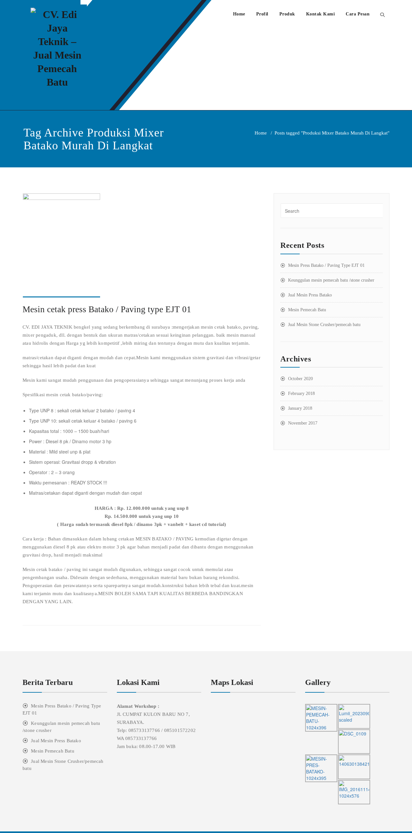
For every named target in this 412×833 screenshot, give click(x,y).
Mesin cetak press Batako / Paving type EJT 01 (107, 309)
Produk (287, 14)
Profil (262, 14)
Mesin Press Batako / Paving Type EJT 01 (326, 265)
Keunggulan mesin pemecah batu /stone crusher (331, 280)
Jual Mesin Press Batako (310, 295)
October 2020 (300, 378)
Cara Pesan (358, 14)
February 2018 (301, 393)
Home (239, 14)
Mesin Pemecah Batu (307, 309)
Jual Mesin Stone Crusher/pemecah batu (324, 324)
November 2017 (302, 423)
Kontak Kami (320, 14)
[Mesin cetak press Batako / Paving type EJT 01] (141, 245)
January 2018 (300, 408)
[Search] (382, 14)
